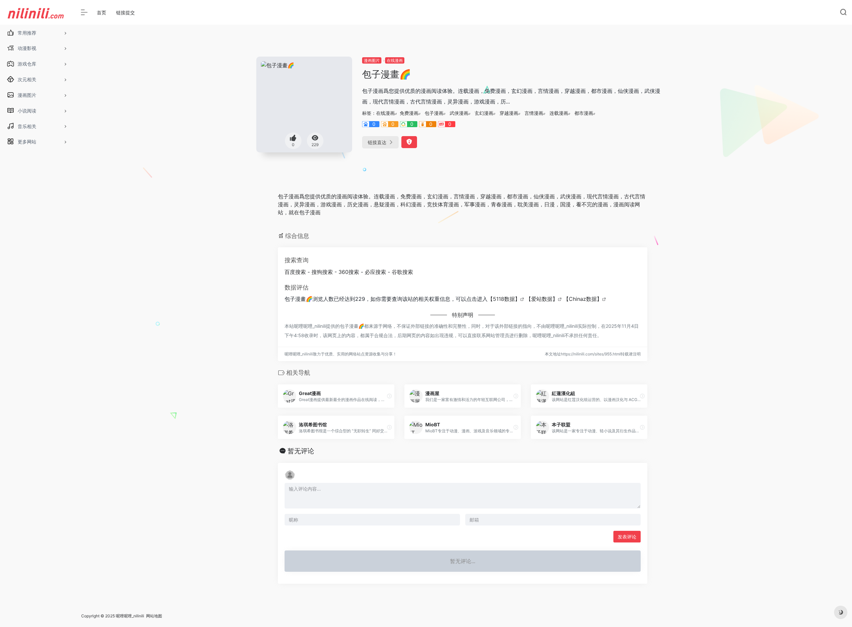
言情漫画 (534, 113)
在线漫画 (395, 60)
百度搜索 (295, 272)
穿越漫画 (509, 113)
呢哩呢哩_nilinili (130, 615)
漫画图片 (372, 60)
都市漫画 (583, 113)
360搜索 (348, 272)
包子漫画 (434, 113)
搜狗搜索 (322, 272)
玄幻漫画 (484, 113)
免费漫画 (409, 113)
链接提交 (125, 12)
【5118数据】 (504, 299)
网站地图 (154, 615)
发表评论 (627, 536)
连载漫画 (558, 113)
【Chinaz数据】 (582, 299)
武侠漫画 (459, 113)
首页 (101, 12)
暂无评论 (301, 451)
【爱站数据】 (542, 299)
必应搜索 (375, 272)
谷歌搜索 (402, 272)
